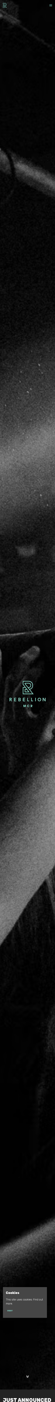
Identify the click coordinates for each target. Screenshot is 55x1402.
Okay (10, 1311)
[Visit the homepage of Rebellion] (5, 5)
